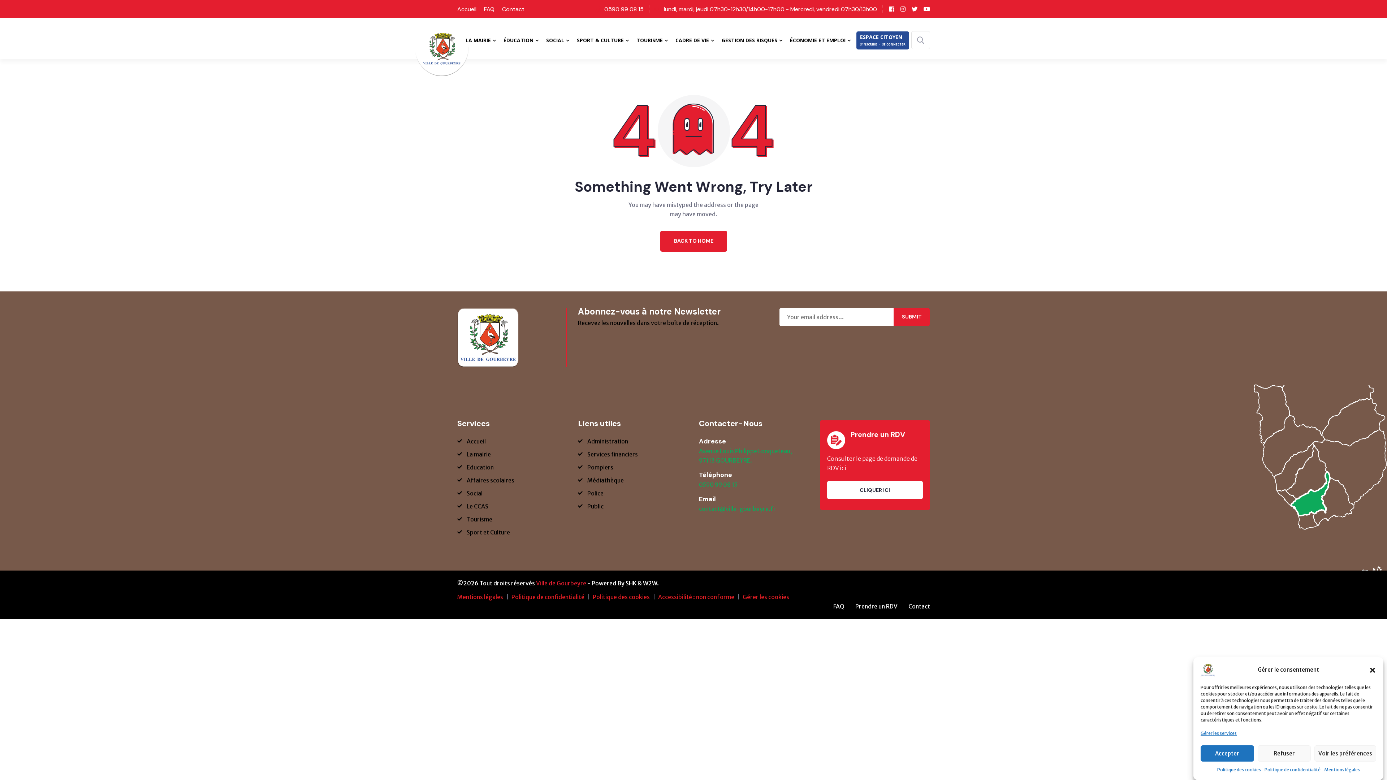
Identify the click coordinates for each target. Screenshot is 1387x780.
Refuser (1284, 753)
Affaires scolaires (490, 480)
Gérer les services (1219, 733)
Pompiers (600, 467)
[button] (1372, 669)
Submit (912, 316)
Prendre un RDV (876, 606)
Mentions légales (1342, 769)
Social (475, 493)
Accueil (466, 9)
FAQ (489, 9)
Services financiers (612, 454)
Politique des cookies (1239, 769)
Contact (513, 9)
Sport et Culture (488, 532)
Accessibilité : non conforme (696, 597)
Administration (607, 441)
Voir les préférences (1345, 753)
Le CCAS (477, 506)
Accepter (1227, 753)
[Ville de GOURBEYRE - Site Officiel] (442, 53)
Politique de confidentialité (1293, 769)
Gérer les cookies (766, 597)
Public (595, 506)
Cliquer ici (875, 490)
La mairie (479, 454)
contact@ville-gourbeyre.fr (737, 508)
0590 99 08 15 (624, 9)
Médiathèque (605, 480)
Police (595, 493)
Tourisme (479, 519)
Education (480, 467)
